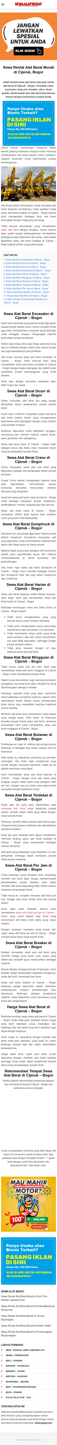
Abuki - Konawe (14, 1392)
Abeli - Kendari (14, 1360)
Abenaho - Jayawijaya (17, 1365)
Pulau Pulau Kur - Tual (18, 1397)
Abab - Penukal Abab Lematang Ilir (25, 1350)
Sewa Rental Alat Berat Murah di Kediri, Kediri (26, 1325)
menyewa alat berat (13, 808)
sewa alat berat (10, 229)
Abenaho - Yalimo (15, 1371)
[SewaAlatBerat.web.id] (29, 4)
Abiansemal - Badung (17, 1381)
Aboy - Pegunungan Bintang (21, 1386)
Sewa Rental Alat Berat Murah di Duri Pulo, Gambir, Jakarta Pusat (24, 1298)
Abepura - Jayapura (16, 1376)
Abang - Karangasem (17, 1355)
